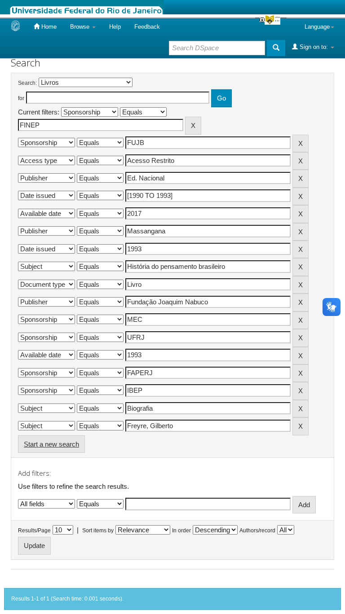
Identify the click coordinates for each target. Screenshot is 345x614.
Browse (80, 26)
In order (181, 530)
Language (317, 26)
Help (115, 26)
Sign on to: (314, 47)
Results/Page (34, 530)
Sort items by (98, 530)
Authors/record (257, 530)
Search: (27, 83)
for (21, 98)
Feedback (147, 26)
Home (48, 26)
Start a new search (51, 444)
